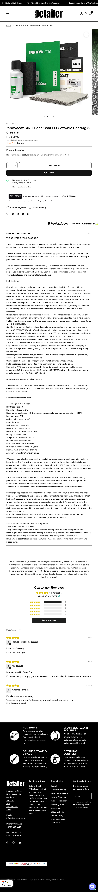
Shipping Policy (58, 812)
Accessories (56, 808)
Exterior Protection (59, 793)
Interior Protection (59, 801)
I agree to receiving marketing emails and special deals (83, 804)
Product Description (18, 233)
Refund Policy (57, 815)
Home (8, 25)
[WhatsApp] (23, 213)
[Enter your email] (89, 796)
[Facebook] (7, 213)
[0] (90, 13)
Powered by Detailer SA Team (53, 880)
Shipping (19, 140)
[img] (12, 637)
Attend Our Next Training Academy (35, 3)
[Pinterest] (18, 213)
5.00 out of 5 (55, 592)
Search (54, 786)
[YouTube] (21, 843)
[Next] (53, 117)
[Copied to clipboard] (28, 213)
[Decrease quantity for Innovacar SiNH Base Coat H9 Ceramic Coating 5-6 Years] (8, 165)
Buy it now (49, 173)
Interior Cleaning (58, 797)
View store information (21, 187)
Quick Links (57, 781)
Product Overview (15, 150)
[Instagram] (15, 842)
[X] (13, 213)
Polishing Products (59, 804)
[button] (35, 602)
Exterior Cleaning (58, 789)
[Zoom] (86, 34)
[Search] (86, 13)
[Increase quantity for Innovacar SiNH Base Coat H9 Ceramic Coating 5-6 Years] (15, 165)
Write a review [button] (49, 620)
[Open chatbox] (92, 886)
